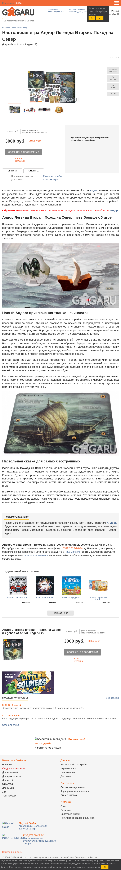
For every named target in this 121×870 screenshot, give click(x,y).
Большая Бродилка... (72, 597)
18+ (4, 792)
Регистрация (8, 3)
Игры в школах (68, 795)
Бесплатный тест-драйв (73, 764)
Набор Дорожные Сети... (98, 598)
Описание (12, 171)
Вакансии (65, 810)
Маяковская (53, 9)
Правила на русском (22, 178)
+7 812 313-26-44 (72, 548)
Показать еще (60, 613)
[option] (14, 110)
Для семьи (8, 788)
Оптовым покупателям (72, 787)
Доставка (65, 776)
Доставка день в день (57, 12)
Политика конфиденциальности (77, 818)
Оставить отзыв (10, 725)
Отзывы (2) (33, 171)
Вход (19, 3)
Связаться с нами (70, 814)
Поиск (116, 20)
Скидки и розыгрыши (13, 768)
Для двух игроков (11, 776)
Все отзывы (112, 698)
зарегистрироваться (35, 555)
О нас (63, 806)
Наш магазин (67, 772)
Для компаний (10, 772)
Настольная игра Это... (18, 597)
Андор (94, 190)
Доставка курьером (77, 9)
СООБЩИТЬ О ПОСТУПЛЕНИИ (23, 152)
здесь (97, 867)
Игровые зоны (68, 768)
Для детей (7, 780)
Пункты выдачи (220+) (78, 12)
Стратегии (8, 784)
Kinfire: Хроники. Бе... (45, 597)
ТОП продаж (9, 795)
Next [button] (68, 110)
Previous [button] (5, 110)
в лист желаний (20, 159)
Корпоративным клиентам (74, 791)
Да (92, 18)
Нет (99, 18)
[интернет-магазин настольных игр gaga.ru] (18, 11)
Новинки (7, 764)
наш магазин (73, 551)
